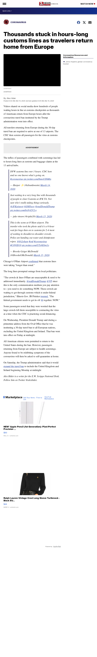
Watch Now (87, 4)
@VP (49, 281)
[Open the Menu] (4, 4)
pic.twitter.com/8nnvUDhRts (37, 178)
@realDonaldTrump (45, 206)
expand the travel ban (14, 366)
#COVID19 (15, 245)
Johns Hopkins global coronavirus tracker (77, 63)
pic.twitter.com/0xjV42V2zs (23, 210)
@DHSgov (29, 206)
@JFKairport (16, 206)
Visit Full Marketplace (49, 398)
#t (42, 300)
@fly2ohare (22, 241)
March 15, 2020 (44, 216)
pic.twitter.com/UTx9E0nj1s (35, 245)
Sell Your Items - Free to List (32, 398)
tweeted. (44, 296)
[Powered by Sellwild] (57, 547)
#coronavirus (16, 178)
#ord (31, 241)
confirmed (33, 261)
